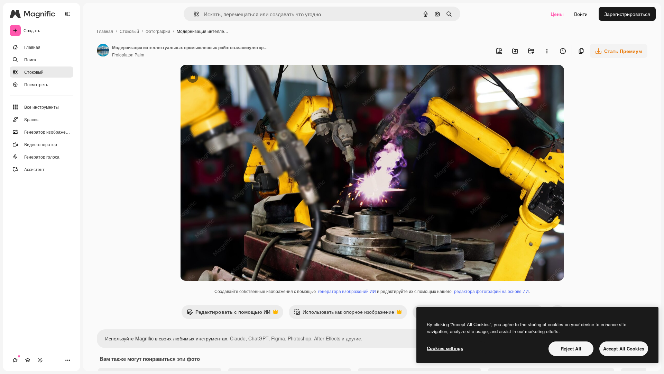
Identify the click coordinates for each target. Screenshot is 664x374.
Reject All (571, 348)
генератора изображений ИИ (347, 291)
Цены (557, 13)
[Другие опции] (547, 51)
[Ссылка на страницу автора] (103, 51)
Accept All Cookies (623, 348)
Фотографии (158, 31)
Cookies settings (445, 348)
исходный (226, 78)
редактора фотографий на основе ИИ (491, 291)
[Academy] (27, 360)
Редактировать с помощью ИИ (228, 313)
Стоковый (129, 31)
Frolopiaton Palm (128, 54)
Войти (581, 13)
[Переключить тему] (40, 360)
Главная (105, 31)
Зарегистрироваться (627, 13)
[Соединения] (15, 360)
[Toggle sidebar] (67, 13)
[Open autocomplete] (193, 14)
